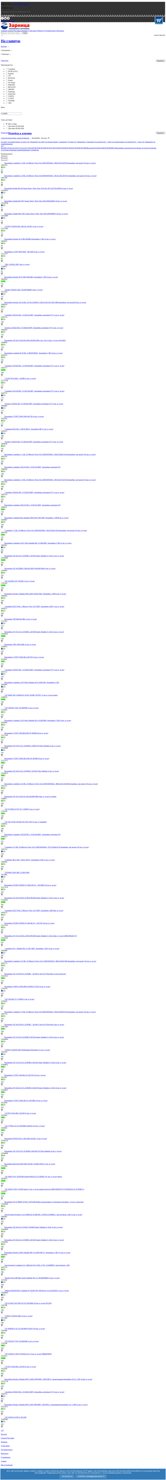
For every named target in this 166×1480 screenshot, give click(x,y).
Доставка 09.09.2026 (16, 128)
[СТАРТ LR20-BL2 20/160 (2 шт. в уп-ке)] (3, 1367)
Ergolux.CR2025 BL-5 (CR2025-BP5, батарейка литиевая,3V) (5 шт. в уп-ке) (34, 328)
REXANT (12, 87)
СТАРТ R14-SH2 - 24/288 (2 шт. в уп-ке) (20, 378)
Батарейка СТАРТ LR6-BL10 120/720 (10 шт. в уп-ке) (25, 1075)
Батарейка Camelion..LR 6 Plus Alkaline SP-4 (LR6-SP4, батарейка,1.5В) (32, 682)
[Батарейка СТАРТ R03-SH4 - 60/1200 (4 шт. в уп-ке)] (3, 252)
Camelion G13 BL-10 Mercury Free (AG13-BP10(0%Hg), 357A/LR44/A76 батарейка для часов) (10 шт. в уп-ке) (47, 847)
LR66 (110, 148)
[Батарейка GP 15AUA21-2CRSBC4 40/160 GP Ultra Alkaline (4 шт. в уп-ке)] (3, 1151)
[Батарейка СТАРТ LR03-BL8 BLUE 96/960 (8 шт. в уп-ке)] (3, 758)
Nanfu (10, 80)
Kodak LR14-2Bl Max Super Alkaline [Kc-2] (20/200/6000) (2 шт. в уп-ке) (32, 1278)
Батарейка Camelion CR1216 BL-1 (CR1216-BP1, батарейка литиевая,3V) (33, 467)
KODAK (11, 78)
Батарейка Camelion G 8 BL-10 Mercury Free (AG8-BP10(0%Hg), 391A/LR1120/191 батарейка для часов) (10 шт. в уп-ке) (50, 176)
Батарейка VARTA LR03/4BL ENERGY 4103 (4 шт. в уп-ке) (27, 986)
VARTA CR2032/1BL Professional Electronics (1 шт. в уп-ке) (27, 1050)
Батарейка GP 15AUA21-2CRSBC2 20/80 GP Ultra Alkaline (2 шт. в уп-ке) (33, 746)
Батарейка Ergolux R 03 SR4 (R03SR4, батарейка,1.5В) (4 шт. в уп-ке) (31, 277)
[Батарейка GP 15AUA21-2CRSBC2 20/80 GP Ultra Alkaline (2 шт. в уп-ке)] (3, 746)
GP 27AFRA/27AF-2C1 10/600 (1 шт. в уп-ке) (22, 809)
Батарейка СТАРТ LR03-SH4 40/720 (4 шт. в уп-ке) (24, 416)
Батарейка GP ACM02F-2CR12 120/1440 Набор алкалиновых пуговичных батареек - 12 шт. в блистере (44, 1202)
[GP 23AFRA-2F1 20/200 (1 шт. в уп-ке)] (3, 581)
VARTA (11, 96)
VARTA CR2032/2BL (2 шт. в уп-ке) (18, 1316)
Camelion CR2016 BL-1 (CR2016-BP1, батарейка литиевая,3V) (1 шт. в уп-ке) (34, 492)
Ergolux (11, 74)
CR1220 (31, 148)
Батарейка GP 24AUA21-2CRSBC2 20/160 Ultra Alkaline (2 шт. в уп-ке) (32, 771)
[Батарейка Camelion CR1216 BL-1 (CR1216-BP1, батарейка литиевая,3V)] (3, 467)
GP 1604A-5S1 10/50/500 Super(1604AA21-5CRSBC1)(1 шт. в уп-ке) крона (33, 1177)
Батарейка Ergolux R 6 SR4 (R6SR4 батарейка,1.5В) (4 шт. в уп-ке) (30, 239)
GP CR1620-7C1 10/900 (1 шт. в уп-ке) (19, 999)
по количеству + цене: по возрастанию (110, 142)
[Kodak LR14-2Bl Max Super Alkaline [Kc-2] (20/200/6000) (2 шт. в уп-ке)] (3, 1278)
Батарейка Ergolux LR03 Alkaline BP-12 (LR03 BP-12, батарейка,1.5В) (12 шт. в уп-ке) (37, 1253)
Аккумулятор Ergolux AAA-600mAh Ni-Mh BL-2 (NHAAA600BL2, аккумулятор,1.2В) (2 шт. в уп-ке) (43, 1215)
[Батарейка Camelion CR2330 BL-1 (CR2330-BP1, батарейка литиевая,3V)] (3, 834)
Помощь (24, 31)
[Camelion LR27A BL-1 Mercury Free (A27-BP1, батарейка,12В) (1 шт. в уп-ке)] (3, 606)
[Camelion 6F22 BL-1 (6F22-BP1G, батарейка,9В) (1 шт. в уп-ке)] (3, 429)
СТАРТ (11, 98)
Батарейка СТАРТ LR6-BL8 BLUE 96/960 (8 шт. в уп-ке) (26, 733)
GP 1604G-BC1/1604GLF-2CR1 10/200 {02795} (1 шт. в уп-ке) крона (31, 695)
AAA (24, 148)
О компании (5, 1457)
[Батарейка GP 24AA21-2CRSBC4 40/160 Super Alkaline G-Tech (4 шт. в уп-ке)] (3, 1240)
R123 (114, 148)
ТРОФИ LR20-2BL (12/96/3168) (17, 872)
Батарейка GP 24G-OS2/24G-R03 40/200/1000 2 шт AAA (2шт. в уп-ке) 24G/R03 (35, 340)
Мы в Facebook (7, 1465)
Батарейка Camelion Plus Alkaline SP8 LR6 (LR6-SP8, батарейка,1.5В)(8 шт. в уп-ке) (37, 518)
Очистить (4, 61)
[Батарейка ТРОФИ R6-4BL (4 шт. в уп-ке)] (3, 619)
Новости (40, 31)
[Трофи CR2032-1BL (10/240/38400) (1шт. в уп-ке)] (3, 290)
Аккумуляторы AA (137, 148)
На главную (10, 41)
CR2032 (71, 148)
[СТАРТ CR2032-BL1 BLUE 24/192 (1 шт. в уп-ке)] (3, 226)
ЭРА (10, 103)
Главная (4, 31)
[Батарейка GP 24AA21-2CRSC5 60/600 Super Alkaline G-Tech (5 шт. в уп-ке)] (3, 1227)
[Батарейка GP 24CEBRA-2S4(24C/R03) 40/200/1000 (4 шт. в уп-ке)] (3, 568)
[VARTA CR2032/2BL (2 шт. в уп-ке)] (3, 1316)
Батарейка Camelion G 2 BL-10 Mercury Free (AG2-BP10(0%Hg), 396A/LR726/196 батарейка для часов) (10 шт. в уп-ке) (50, 163)
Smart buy (11, 94)
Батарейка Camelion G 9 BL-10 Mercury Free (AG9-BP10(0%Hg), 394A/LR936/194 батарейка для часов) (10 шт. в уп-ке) (50, 1012)
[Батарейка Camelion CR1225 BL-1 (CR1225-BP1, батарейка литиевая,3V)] (3, 505)
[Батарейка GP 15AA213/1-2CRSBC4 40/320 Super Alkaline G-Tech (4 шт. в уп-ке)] (3, 1063)
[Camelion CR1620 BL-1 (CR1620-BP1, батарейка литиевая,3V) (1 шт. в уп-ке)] (3, 366)
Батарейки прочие (123, 148)
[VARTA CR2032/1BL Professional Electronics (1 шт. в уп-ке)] (3, 1050)
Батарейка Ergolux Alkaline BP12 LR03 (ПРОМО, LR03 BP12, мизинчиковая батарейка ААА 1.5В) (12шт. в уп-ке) (48, 1379)
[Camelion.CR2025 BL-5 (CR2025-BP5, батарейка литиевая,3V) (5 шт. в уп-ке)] (3, 1392)
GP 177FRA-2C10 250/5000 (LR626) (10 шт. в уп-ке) (25, 1126)
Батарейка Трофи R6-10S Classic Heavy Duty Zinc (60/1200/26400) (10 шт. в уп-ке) (36, 201)
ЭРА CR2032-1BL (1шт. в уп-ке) (17, 264)
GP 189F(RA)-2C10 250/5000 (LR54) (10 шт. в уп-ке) (25, 1329)
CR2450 (83, 148)
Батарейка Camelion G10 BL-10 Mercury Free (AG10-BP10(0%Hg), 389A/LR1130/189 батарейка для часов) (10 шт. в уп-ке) (51, 784)
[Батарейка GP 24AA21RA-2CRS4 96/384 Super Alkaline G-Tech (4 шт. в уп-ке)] (3, 898)
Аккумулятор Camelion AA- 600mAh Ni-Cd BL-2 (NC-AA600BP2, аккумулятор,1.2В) (37, 1265)
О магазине (32, 31)
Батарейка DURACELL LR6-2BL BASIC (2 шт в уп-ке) (26, 1139)
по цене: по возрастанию (10, 142)
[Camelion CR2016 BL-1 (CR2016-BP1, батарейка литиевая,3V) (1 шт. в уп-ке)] (3, 492)
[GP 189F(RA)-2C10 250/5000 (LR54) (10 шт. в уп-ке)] (3, 1329)
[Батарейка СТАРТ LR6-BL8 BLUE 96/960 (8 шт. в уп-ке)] (3, 733)
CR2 (53, 148)
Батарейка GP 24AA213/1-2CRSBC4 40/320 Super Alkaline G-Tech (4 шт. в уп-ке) (35, 1088)
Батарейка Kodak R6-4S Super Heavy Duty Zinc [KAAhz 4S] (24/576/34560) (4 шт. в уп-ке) (39, 188)
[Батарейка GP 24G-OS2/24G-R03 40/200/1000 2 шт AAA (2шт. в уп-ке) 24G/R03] (3, 340)
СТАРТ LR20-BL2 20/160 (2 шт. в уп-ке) (20, 1367)
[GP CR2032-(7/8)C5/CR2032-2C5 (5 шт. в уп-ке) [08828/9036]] (3, 1354)
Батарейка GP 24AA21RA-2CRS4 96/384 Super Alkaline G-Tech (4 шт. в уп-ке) (34, 898)
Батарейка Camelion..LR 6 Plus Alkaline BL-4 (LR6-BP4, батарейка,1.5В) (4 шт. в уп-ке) (38, 720)
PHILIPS (11, 85)
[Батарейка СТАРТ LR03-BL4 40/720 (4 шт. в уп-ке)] (3, 657)
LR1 (93, 148)
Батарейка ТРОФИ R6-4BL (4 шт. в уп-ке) (21, 619)
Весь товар (12, 124)
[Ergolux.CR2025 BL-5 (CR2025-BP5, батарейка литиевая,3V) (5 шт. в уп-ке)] (3, 328)
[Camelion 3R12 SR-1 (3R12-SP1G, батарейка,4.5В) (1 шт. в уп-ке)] (3, 860)
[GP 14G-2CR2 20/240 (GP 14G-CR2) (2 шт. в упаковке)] (3, 822)
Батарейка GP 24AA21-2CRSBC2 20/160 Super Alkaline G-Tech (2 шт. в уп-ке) (34, 556)
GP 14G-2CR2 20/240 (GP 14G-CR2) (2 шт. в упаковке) (26, 822)
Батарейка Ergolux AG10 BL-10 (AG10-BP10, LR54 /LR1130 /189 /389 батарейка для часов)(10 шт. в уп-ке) (45, 302)
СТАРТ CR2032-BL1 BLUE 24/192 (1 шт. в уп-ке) (24, 226)
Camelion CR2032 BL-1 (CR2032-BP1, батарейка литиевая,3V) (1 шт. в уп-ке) (34, 670)
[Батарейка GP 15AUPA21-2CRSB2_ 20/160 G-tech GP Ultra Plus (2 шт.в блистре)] (3, 974)
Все (2, 148)
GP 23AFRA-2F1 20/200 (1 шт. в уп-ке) (20, 581)
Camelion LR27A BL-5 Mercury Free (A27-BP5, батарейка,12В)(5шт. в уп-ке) (34, 910)
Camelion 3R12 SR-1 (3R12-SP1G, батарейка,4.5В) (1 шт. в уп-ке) (30, 860)
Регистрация (10, 21)
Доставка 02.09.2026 (16, 126)
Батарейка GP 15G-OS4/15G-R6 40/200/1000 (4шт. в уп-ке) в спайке (30, 796)
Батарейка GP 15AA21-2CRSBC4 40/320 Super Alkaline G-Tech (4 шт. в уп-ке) (34, 1037)
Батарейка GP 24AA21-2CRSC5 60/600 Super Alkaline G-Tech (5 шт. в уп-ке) (34, 1227)
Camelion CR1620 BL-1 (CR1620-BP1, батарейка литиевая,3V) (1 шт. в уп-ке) (34, 366)
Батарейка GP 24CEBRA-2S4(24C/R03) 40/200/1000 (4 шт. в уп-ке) (30, 568)
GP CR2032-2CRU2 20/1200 (15, 1417)
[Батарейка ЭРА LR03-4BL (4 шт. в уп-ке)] (3, 644)
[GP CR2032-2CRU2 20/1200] (3, 1417)
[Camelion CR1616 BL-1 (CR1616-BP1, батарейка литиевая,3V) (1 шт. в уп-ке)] (3, 315)
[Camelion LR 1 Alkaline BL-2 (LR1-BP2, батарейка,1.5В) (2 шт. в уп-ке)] (3, 948)
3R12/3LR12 (8, 148)
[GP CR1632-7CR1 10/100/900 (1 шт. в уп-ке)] (3, 1341)
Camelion (11, 69)
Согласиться (67, 1476)
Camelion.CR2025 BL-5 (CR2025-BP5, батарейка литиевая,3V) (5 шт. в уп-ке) (34, 1392)
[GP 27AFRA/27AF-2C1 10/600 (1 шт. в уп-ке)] (3, 809)
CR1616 (37, 148)
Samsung (11, 92)
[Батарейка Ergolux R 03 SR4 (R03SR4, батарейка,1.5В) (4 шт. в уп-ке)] (3, 277)
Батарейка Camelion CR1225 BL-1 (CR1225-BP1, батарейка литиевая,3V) (33, 505)
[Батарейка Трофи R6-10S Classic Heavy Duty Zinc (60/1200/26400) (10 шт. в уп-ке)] (3, 201)
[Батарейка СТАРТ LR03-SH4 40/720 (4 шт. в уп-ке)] (3, 416)
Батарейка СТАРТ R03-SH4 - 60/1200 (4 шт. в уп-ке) (25, 252)
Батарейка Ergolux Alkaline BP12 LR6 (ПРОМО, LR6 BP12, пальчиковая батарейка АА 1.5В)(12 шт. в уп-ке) (46, 1405)
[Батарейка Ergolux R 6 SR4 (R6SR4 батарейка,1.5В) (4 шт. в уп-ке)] (3, 239)
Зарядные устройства (30, 150)
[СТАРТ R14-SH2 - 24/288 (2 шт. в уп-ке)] (3, 378)
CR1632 (49, 148)
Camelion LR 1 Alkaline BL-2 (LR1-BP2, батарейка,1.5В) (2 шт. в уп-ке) (32, 948)
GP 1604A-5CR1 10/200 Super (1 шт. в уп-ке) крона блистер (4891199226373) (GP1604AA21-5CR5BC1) (44, 1189)
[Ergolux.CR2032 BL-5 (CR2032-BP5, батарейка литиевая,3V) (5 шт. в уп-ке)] (3, 404)
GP (9, 76)
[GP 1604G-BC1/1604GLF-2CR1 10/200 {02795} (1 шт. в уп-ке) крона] (3, 695)
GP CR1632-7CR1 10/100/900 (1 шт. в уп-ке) (22, 1341)
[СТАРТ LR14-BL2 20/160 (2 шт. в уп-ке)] (3, 1113)
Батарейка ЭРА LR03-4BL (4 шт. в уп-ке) (20, 644)
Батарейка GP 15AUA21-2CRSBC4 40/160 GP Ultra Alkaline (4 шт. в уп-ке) (33, 1151)
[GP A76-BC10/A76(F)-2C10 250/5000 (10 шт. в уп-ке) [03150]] (3, 1303)
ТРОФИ (11, 101)
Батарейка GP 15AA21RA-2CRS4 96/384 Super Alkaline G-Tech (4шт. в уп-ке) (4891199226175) (41, 936)
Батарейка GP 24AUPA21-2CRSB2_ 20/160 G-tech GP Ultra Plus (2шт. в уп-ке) (34, 1025)
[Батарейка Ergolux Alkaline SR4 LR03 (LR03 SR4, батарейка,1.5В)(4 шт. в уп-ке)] (3, 594)
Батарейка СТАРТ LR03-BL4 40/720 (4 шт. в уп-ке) (24, 657)
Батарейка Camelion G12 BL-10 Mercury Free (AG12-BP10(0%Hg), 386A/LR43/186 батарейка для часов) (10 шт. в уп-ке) (50, 961)
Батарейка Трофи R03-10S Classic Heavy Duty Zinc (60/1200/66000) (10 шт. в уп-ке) (36, 214)
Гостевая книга (50, 31)
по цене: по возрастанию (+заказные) (52, 142)
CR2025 (64, 148)
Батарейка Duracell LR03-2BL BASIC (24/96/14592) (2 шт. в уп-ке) (30, 1164)
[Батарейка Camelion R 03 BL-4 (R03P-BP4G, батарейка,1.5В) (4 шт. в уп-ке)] (3, 353)
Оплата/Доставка (14, 31)
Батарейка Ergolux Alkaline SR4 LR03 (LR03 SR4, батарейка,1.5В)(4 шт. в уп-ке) (35, 594)
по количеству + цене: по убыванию (139, 142)
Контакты (60, 31)
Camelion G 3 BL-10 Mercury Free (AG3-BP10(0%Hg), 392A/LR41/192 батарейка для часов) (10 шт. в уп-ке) (46, 530)
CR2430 (77, 148)
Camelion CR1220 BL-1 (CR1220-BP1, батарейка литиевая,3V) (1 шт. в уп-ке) (34, 391)
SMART (11, 89)
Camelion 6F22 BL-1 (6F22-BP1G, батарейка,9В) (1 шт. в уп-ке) (29, 429)
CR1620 (43, 148)
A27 (18, 148)
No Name (11, 83)
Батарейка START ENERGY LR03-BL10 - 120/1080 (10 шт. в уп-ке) (30, 885)
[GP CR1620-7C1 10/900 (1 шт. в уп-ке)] (3, 999)
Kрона (89, 148)
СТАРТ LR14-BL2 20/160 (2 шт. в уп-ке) (20, 1113)
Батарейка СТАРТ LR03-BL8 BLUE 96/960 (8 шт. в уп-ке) (27, 758)
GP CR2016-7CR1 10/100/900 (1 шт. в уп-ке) (22, 708)
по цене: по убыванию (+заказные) (81, 142)
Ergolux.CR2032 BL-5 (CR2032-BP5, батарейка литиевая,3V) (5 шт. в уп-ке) (34, 404)
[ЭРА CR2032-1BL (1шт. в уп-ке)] (3, 264)
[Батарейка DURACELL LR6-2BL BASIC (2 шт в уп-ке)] (3, 1139)
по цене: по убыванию (29, 142)
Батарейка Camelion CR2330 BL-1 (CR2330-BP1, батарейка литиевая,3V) (33, 834)
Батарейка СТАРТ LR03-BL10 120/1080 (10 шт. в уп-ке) (26, 1101)
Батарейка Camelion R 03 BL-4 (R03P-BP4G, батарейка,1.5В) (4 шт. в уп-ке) (34, 353)
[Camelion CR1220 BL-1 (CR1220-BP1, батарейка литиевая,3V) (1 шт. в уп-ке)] (3, 391)
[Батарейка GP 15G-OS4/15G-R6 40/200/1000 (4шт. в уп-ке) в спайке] (3, 796)
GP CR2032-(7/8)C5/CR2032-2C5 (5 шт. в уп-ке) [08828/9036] (28, 1354)
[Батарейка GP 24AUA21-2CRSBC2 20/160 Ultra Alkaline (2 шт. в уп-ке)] (3, 771)
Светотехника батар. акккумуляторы (15, 138)
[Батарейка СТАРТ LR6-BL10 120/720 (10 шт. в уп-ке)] (3, 1075)
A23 (14, 148)
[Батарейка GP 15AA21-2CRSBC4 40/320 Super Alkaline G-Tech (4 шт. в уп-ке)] (3, 1037)
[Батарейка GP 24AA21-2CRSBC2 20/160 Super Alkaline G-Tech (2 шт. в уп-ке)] (3, 556)
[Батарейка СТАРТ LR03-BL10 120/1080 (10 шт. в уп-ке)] (3, 1101)
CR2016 (58, 148)
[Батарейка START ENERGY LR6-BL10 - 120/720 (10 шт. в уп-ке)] (3, 923)
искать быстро (159, 35)
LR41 (97, 148)
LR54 (106, 148)
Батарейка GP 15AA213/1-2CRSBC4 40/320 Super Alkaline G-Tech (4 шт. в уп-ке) (35, 1063)
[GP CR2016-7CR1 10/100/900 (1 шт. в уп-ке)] (3, 708)
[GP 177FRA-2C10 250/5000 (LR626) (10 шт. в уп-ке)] (3, 1126)
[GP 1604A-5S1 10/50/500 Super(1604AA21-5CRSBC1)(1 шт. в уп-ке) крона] (3, 1177)
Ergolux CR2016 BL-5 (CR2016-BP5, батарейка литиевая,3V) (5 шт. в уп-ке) (34, 442)
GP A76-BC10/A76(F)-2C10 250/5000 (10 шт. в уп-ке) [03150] (28, 1303)
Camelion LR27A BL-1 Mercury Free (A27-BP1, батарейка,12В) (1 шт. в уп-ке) (34, 606)
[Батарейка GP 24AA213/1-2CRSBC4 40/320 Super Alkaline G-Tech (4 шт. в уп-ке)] (3, 1088)
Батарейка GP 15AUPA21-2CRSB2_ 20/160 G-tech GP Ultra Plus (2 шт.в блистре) (35, 974)
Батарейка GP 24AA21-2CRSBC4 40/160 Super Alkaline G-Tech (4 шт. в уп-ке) (34, 1240)
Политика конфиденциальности (91, 1476)
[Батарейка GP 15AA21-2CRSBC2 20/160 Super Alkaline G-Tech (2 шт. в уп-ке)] (3, 632)
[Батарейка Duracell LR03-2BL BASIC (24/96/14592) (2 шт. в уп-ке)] (3, 1164)
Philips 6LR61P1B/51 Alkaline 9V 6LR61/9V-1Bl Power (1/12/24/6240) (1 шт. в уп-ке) (37, 1291)
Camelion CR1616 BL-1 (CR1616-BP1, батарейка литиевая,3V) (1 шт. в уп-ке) (34, 315)
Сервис (4, 1461)
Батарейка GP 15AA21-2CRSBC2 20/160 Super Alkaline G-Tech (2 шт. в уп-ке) (34, 632)
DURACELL (13, 71)
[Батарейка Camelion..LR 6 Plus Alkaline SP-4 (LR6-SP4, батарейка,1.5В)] (3, 682)
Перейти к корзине (20, 133)
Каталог (4, 46)
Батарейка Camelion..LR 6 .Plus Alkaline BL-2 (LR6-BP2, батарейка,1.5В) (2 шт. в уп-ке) (38, 543)
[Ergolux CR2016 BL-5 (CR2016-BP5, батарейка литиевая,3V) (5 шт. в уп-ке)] (3, 442)
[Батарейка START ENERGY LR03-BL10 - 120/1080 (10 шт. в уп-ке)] (3, 885)
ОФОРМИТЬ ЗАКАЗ (21, 4)
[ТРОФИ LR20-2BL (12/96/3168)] (3, 872)
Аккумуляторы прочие (13, 150)
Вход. (3, 21)
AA (21, 148)
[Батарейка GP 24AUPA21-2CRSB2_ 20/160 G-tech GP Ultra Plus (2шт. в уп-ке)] (3, 1025)
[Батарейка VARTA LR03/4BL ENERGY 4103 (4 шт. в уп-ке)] (3, 986)
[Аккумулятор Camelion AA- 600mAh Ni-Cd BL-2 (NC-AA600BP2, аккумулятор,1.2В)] (3, 1265)
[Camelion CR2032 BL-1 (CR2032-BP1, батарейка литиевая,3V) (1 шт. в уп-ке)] (3, 670)
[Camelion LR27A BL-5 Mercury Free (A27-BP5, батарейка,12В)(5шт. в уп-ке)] (3, 910)
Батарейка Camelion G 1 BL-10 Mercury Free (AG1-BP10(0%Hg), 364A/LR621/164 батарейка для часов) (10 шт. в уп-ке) (50, 454)
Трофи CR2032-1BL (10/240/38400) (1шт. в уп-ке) (24, 290)
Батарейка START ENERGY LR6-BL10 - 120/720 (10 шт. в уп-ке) (29, 923)
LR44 (102, 148)
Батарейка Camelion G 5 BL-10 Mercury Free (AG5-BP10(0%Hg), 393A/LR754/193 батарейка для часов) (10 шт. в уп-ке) (50, 480)
